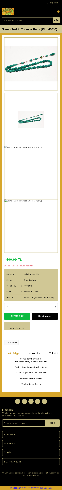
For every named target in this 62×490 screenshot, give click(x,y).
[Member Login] (51, 11)
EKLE (52, 423)
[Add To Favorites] (18, 335)
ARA (56, 20)
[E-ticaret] (30, 487)
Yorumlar (35, 353)
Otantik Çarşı (30, 280)
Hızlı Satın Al (44, 316)
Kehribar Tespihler (32, 274)
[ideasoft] (15, 487)
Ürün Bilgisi (13, 353)
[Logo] (8, 11)
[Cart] (57, 11)
